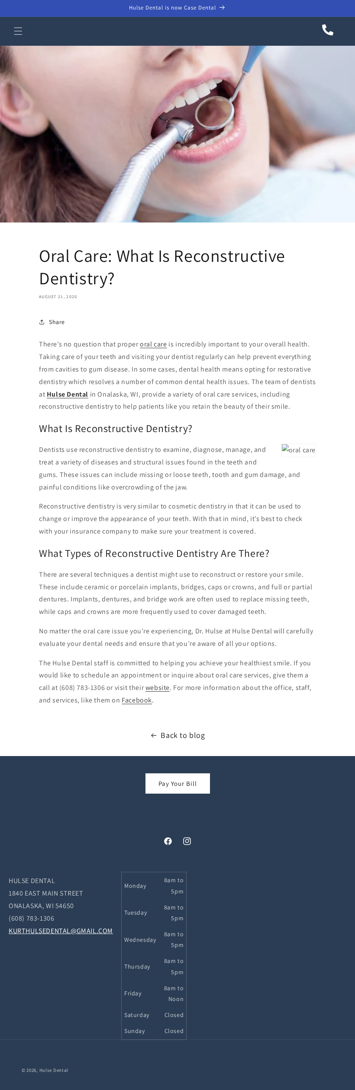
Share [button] (57, 322)
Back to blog (183, 735)
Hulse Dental (67, 394)
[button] (18, 31)
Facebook (137, 700)
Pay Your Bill (177, 783)
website (157, 687)
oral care (153, 344)
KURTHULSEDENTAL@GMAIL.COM (61, 930)
